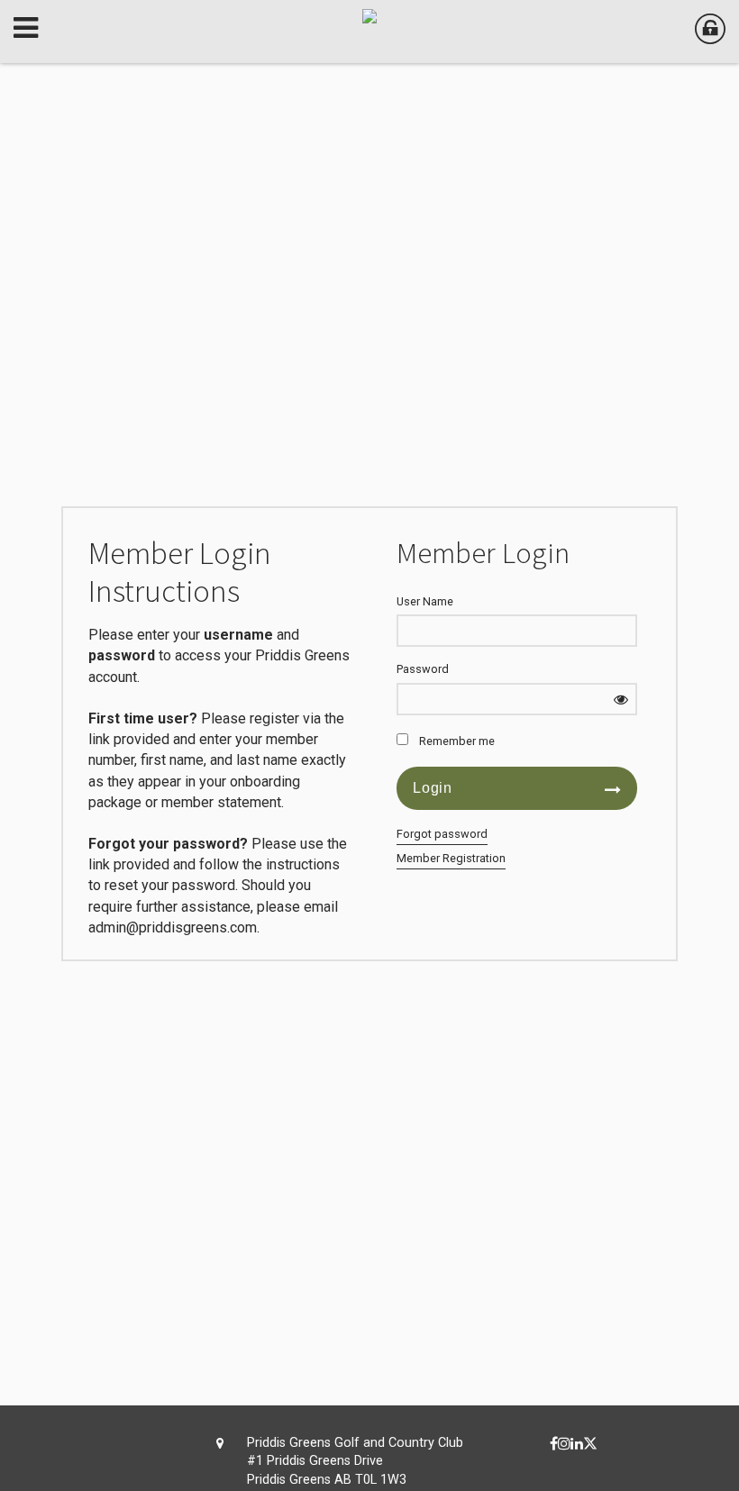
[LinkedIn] (576, 1443)
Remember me (457, 741)
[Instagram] (564, 1443)
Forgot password (442, 834)
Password (423, 669)
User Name (425, 601)
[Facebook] (554, 1443)
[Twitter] (590, 1443)
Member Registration (451, 858)
